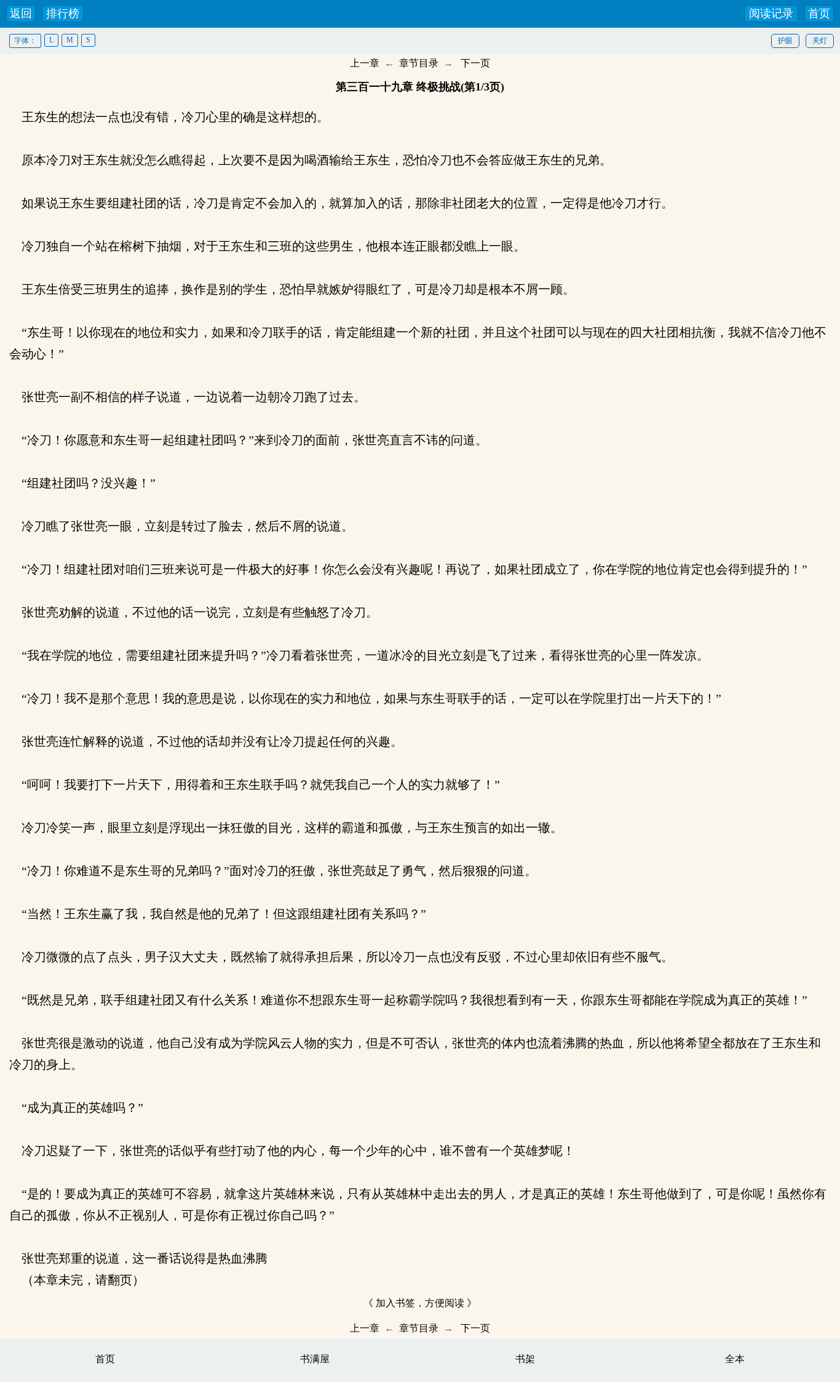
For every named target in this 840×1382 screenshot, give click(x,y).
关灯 (819, 40)
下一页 (475, 63)
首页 (819, 13)
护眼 (785, 40)
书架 (525, 1359)
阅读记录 (771, 13)
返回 (21, 13)
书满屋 (315, 1359)
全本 (735, 1359)
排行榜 (62, 13)
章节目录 (418, 63)
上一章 (364, 63)
